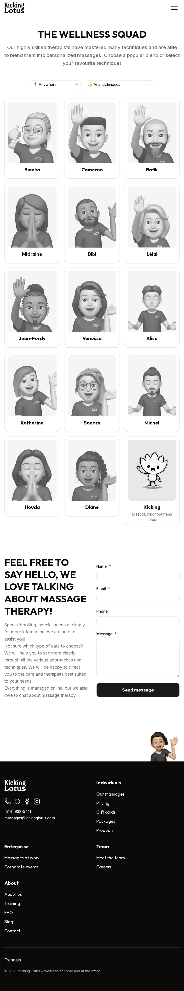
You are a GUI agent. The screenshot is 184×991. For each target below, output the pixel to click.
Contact (12, 931)
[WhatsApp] (17, 801)
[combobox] (56, 84)
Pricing (102, 803)
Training (12, 903)
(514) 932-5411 (17, 811)
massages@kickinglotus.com (29, 818)
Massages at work (22, 857)
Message (106, 634)
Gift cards (106, 812)
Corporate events (21, 867)
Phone (102, 611)
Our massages (110, 794)
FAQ (8, 912)
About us (13, 894)
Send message (138, 690)
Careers (103, 867)
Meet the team (110, 857)
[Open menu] (174, 7)
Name (103, 566)
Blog (8, 921)
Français (12, 959)
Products (105, 830)
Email (103, 589)
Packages (105, 821)
